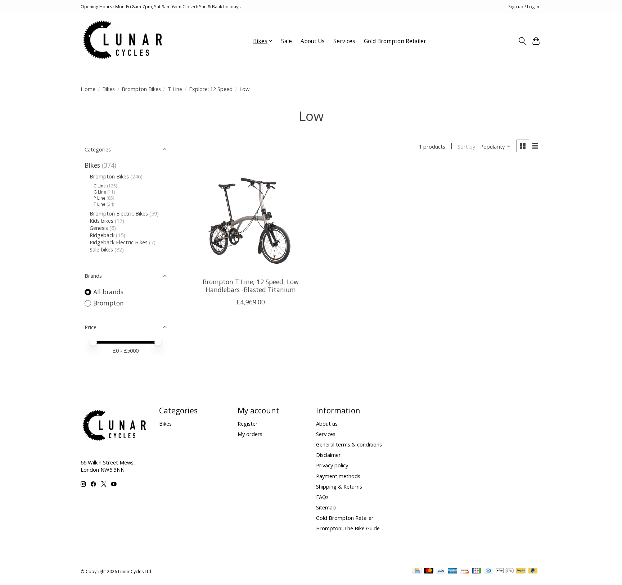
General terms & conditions (349, 444)
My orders (250, 433)
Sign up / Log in (523, 7)
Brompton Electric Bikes (119, 213)
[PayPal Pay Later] (533, 571)
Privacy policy (332, 465)
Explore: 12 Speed (211, 88)
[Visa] (440, 571)
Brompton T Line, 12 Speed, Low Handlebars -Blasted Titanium (251, 285)
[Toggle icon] (522, 41)
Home (88, 88)
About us (327, 423)
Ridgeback (102, 235)
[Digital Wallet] (505, 571)
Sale (286, 41)
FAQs (322, 496)
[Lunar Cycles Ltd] (123, 41)
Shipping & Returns (339, 486)
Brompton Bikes (141, 88)
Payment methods (338, 476)
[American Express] (452, 571)
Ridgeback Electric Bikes (119, 242)
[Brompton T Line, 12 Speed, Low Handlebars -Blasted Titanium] (251, 218)
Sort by (466, 146)
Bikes (108, 88)
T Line (174, 88)
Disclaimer (328, 454)
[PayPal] (521, 571)
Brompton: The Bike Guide (348, 528)
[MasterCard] (428, 571)
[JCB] (476, 571)
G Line (100, 192)
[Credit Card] (417, 571)
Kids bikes (101, 220)
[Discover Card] (464, 571)
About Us (313, 41)
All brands (108, 291)
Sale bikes (101, 249)
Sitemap (326, 507)
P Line (99, 198)
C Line (100, 186)
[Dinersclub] (488, 571)
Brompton (108, 303)
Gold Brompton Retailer (395, 41)
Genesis (99, 227)
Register (248, 423)
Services (344, 41)
